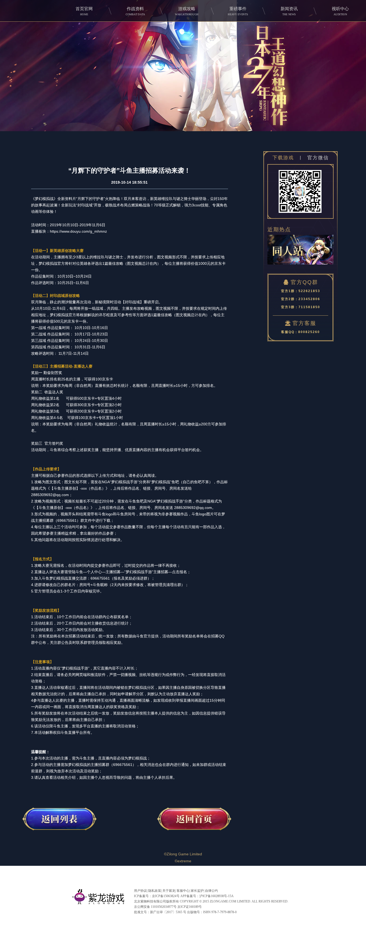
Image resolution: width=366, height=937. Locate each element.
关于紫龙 (168, 891)
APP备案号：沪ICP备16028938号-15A (207, 896)
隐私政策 (154, 891)
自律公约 (211, 891)
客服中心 (183, 891)
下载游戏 (283, 157)
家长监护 (197, 891)
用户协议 (140, 891)
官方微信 (318, 157)
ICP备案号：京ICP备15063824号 (157, 896)
